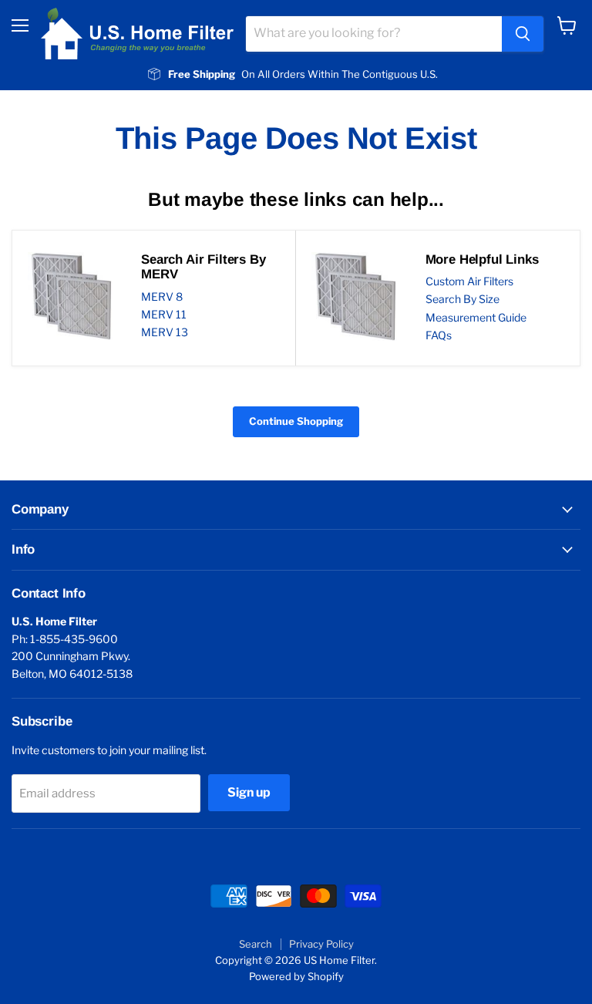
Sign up (249, 792)
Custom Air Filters (469, 281)
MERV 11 (164, 314)
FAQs (439, 335)
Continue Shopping (296, 421)
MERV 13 (164, 332)
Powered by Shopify (296, 976)
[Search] (522, 34)
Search (255, 944)
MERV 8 (162, 296)
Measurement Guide (476, 317)
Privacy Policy (321, 944)
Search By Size (463, 298)
